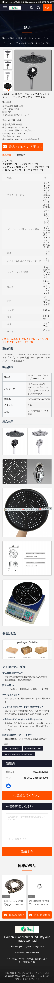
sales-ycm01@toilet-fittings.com (20, 2)
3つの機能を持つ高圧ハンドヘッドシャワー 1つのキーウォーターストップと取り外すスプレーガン (14, 903)
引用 (47, 8)
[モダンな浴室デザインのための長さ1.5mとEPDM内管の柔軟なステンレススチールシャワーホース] (40, 886)
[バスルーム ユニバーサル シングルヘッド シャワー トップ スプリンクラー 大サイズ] (33, 70)
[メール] (8, 786)
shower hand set (33, 748)
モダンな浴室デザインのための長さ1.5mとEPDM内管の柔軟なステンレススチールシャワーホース (39, 903)
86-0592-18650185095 (28, 952)
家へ (4, 38)
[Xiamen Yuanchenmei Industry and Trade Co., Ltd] (15, 7)
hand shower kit (12, 748)
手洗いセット (24, 38)
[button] (8, 90)
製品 (12, 38)
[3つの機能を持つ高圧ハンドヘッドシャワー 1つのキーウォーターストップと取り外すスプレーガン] (14, 886)
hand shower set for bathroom (18, 754)
